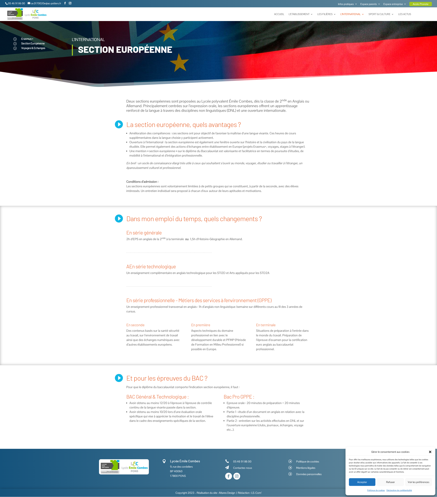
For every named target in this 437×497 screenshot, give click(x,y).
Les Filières (325, 14)
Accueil (279, 14)
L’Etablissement (299, 14)
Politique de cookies (376, 490)
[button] (430, 452)
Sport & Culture (379, 14)
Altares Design (227, 493)
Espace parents (368, 4)
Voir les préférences (418, 482)
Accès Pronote (420, 4)
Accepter (362, 482)
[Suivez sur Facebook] (228, 476)
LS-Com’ (256, 493)
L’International (350, 14)
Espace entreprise (393, 4)
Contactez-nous (242, 468)
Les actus (404, 14)
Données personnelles (309, 474)
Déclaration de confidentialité (399, 490)
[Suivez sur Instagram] (236, 476)
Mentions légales (305, 468)
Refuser (390, 482)
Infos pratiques (346, 4)
